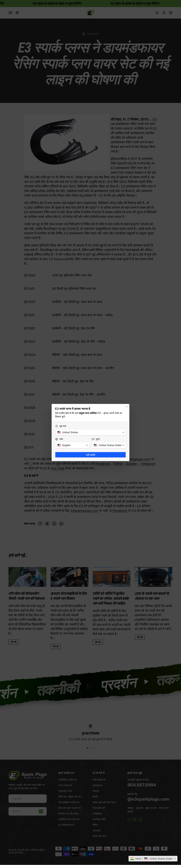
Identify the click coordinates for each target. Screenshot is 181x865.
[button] (153, 858)
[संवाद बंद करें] (127, 406)
